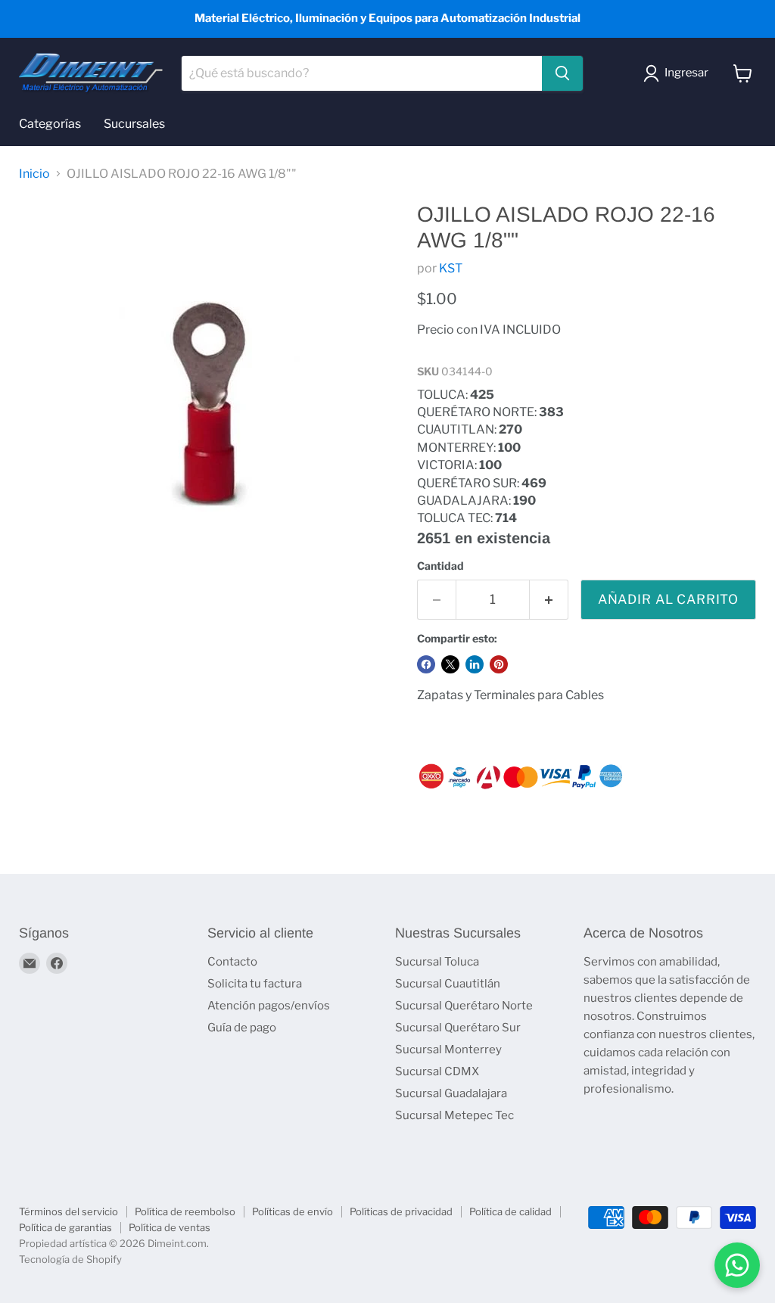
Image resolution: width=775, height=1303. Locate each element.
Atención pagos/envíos (268, 1005)
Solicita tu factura (254, 983)
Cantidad (440, 566)
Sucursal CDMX (437, 1071)
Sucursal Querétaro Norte (464, 1005)
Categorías (50, 124)
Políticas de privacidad (401, 1211)
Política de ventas (169, 1227)
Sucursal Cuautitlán (447, 983)
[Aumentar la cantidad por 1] (549, 600)
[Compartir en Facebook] (426, 664)
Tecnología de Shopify (70, 1259)
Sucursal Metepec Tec (454, 1115)
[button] (678, 73)
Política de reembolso (185, 1211)
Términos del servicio (68, 1211)
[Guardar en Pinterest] (499, 664)
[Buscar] (562, 73)
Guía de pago (241, 1027)
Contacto (232, 962)
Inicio (34, 174)
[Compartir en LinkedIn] (474, 664)
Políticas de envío (292, 1211)
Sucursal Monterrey (448, 1049)
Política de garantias (65, 1227)
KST (450, 268)
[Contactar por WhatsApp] (737, 1265)
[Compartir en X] (450, 664)
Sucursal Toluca (437, 962)
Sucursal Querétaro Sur (458, 1027)
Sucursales (134, 124)
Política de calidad (510, 1211)
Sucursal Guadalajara (451, 1093)
